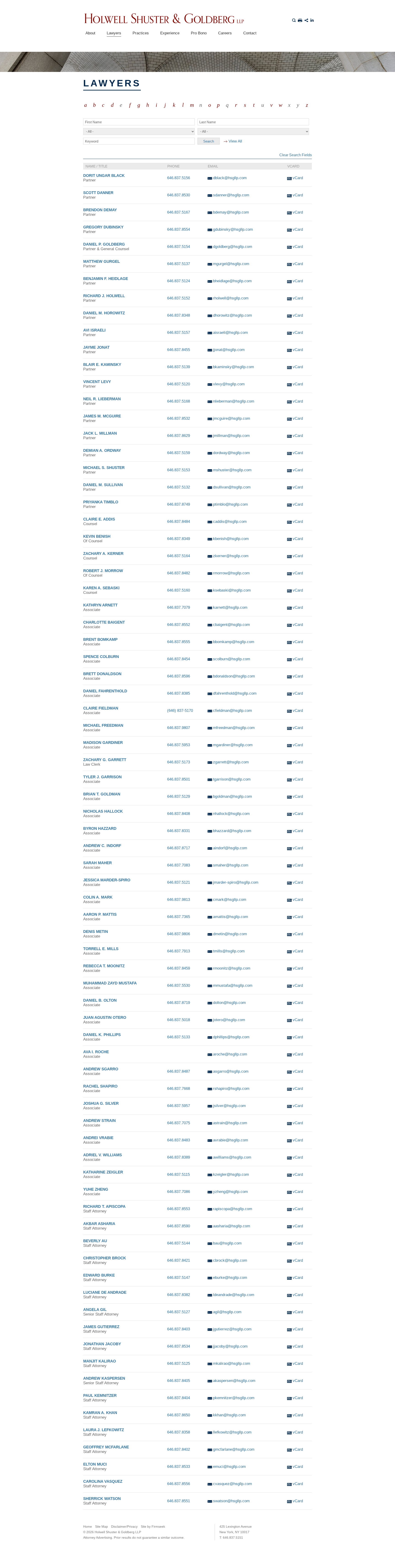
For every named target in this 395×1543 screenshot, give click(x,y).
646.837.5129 (178, 796)
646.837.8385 (178, 693)
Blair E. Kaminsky (102, 364)
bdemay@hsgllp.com (231, 212)
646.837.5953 (178, 745)
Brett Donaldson (102, 674)
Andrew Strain (99, 1120)
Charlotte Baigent (104, 622)
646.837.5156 (178, 178)
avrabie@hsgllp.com (230, 1140)
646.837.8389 (178, 1157)
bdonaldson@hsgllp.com (234, 676)
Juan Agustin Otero (104, 1017)
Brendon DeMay (100, 210)
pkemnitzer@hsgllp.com (233, 1398)
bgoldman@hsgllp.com (232, 796)
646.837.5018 (178, 1020)
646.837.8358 (178, 1432)
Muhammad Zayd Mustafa (110, 983)
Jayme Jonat (96, 347)
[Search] (294, 19)
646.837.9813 (178, 899)
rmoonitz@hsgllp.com (231, 968)
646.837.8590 (178, 1226)
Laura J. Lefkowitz (103, 1430)
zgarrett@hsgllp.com (231, 762)
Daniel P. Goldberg (104, 244)
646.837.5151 (233, 1537)
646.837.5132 (178, 487)
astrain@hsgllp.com (230, 1123)
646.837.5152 (178, 298)
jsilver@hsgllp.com (229, 1106)
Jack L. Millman (100, 433)
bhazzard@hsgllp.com (232, 831)
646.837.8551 (178, 1501)
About (90, 33)
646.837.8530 (178, 195)
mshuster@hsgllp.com (232, 470)
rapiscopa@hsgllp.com (232, 1209)
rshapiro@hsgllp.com (231, 1088)
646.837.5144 (178, 1243)
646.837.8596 (178, 676)
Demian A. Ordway (102, 450)
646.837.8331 (178, 831)
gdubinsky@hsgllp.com (233, 229)
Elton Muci (95, 1464)
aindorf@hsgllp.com (230, 848)
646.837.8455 (178, 350)
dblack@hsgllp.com (230, 178)
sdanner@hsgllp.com (231, 195)
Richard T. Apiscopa (104, 1206)
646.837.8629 (178, 435)
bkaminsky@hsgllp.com (233, 367)
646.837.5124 (178, 281)
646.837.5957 (178, 1106)
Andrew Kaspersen (104, 1378)
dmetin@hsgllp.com (230, 934)
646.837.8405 (178, 1381)
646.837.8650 (178, 1415)
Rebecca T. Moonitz (104, 966)
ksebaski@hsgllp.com (232, 590)
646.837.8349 (178, 539)
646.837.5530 (178, 985)
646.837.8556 (178, 1484)
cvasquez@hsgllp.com (232, 1484)
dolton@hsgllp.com (229, 1002)
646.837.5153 (178, 470)
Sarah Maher (97, 863)
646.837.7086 (178, 1191)
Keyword (91, 141)
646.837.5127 (178, 1312)
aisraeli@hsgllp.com (230, 332)
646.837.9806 (178, 934)
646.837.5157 (178, 332)
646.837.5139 (178, 367)
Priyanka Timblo (100, 502)
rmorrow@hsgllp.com (231, 573)
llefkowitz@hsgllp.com (232, 1432)
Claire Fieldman (100, 708)
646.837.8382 (178, 1295)
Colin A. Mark (97, 897)
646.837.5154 (178, 246)
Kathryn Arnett (100, 605)
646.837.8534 (178, 1346)
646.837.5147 (178, 1277)
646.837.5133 (178, 1037)
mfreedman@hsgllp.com (234, 728)
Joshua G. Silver (101, 1103)
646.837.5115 (178, 1174)
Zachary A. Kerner (103, 553)
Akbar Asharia (99, 1224)
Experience (169, 33)
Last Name (207, 122)
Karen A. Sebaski (101, 588)
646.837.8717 (178, 848)
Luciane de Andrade (104, 1292)
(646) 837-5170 (180, 710)
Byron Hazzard (99, 828)
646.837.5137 (178, 264)
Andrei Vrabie (98, 1138)
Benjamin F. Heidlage (105, 279)
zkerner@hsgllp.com (230, 556)
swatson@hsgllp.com (231, 1501)
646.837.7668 (178, 1088)
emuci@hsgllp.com (229, 1466)
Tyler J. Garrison (102, 777)
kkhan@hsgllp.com (229, 1415)
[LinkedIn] (312, 19)
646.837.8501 (178, 779)
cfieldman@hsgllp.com (232, 710)
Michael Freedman (103, 725)
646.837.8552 (178, 624)
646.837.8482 (178, 573)
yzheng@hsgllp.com (230, 1191)
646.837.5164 (178, 556)
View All (235, 141)
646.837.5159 (178, 453)
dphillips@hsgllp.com (231, 1037)
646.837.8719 (178, 1002)
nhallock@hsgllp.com (231, 813)
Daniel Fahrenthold (105, 691)
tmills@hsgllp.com (229, 951)
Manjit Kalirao (99, 1361)
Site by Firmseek (153, 1526)
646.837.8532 (178, 418)
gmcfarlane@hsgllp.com (233, 1449)
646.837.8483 (178, 1140)
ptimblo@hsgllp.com (230, 504)
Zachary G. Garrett (104, 760)
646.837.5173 (178, 762)
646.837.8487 (178, 1071)
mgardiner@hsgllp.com (233, 745)
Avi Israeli (94, 330)
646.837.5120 (178, 384)
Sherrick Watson (102, 1498)
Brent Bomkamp (100, 639)
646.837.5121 (178, 882)
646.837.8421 (178, 1260)
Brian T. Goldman (101, 794)
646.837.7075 (178, 1123)
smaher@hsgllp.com (230, 865)
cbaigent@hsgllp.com (231, 624)
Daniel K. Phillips (102, 1035)
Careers (225, 33)
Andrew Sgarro (100, 1069)
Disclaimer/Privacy (124, 1526)
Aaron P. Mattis (100, 914)
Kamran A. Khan (100, 1413)
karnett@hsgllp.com (230, 607)
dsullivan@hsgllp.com (232, 487)
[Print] (300, 19)
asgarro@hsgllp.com (230, 1071)
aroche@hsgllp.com (230, 1054)
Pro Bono (199, 33)
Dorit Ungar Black (104, 175)
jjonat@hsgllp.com (229, 350)
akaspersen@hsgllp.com (234, 1381)
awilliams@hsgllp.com (232, 1157)
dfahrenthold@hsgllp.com (234, 693)
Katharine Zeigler (103, 1172)
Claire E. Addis (99, 519)
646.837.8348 (178, 315)
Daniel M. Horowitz (104, 313)
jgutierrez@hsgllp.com (232, 1329)
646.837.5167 (178, 212)
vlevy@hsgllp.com (229, 384)
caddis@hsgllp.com (230, 521)
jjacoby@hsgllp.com (230, 1346)
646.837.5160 (178, 590)
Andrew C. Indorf (102, 846)
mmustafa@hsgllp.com (232, 985)
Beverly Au (95, 1241)
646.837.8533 (178, 1466)
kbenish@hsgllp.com (231, 539)
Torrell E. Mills (100, 949)
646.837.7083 (178, 865)
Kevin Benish (96, 536)
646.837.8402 (178, 1449)
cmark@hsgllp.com (229, 899)
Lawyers (114, 33)
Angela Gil (95, 1309)
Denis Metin (95, 931)
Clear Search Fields (295, 155)
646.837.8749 (178, 504)
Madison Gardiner (103, 742)
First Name (93, 122)
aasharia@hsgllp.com (231, 1226)
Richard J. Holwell (104, 296)
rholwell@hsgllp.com (230, 298)
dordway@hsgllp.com (231, 453)
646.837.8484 (178, 521)
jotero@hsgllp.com (229, 1020)
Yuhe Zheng (95, 1189)
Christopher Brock (104, 1258)
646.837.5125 (178, 1363)
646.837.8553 (178, 1209)
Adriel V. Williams (102, 1155)
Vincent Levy (97, 382)
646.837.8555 (178, 642)
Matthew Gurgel (101, 261)
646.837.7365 (178, 917)
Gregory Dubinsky (103, 227)
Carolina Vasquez (102, 1481)
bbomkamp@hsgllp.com (233, 642)
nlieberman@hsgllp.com (233, 401)
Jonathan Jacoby (102, 1344)
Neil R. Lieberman (102, 399)
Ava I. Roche (96, 1052)
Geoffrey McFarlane (106, 1447)
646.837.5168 (178, 401)
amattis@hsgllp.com (230, 917)
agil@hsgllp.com (227, 1312)
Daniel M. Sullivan (103, 485)
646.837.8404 (178, 1398)
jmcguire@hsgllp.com (231, 418)
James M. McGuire (102, 416)
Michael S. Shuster (104, 468)
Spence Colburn (101, 657)
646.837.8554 (178, 229)
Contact (249, 33)
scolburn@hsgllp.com (231, 659)
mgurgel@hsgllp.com (231, 264)
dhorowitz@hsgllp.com (232, 315)
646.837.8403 (178, 1329)
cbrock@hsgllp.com (230, 1260)
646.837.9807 (178, 728)
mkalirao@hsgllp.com (231, 1363)
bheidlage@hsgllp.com (232, 281)
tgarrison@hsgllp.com (232, 779)
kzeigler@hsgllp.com (231, 1174)
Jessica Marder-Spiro (106, 880)
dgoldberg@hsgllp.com (232, 246)
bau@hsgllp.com (227, 1243)
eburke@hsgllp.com (230, 1277)
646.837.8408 (178, 813)
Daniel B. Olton (100, 1000)
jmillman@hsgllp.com (231, 435)
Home (87, 1526)
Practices (141, 33)
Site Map (101, 1526)
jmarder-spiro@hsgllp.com (235, 882)
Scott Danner (98, 193)
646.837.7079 (178, 607)
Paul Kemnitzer (100, 1395)
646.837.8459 (178, 968)
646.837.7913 (178, 951)
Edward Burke (99, 1275)
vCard (298, 178)
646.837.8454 (178, 659)
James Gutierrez (101, 1327)
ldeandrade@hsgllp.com (233, 1295)
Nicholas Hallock (103, 811)
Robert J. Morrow (103, 571)
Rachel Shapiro (100, 1086)
